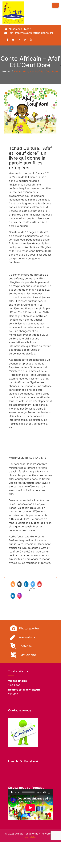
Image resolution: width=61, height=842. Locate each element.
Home (6, 71)
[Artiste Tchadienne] (13, 12)
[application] (30, 807)
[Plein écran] (49, 792)
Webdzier (30, 837)
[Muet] (44, 792)
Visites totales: (18, 680)
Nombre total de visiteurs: (24, 689)
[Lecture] (12, 792)
